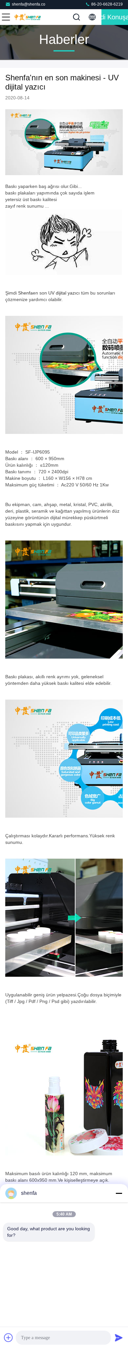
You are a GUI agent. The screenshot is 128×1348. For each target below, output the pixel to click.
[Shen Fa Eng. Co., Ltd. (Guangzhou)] (27, 17)
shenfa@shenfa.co (28, 4)
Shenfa (25, 293)
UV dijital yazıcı (64, 293)
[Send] (119, 1337)
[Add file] (8, 1337)
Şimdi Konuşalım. (114, 17)
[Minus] (119, 1193)
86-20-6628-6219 (106, 4)
